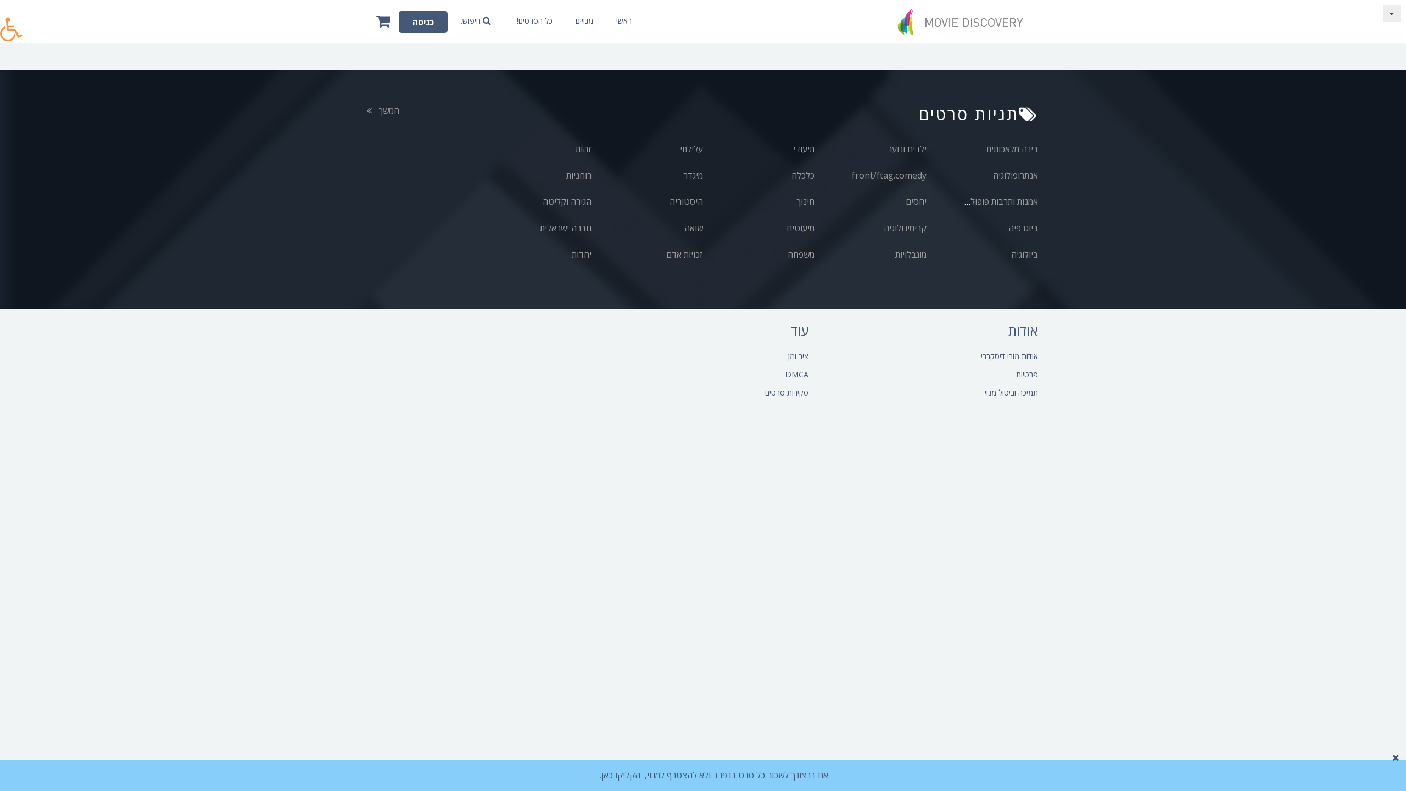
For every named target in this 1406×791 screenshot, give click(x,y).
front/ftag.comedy (889, 175)
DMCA (796, 374)
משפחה (801, 254)
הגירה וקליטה (567, 202)
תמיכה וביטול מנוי (1011, 392)
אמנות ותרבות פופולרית (998, 202)
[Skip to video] (1392, 13)
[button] (11, 23)
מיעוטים (800, 228)
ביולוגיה (1024, 254)
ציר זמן (798, 356)
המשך (387, 110)
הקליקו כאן (620, 775)
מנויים (584, 20)
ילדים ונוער (907, 149)
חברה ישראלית (566, 228)
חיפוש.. (471, 20)
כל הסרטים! (535, 20)
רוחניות (579, 175)
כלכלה (802, 175)
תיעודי (803, 149)
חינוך (805, 202)
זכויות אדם (684, 254)
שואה (693, 228)
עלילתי (691, 149)
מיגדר (693, 175)
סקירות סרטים (786, 392)
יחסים (916, 202)
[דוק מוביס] (964, 21)
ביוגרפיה (1023, 228)
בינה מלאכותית (1012, 149)
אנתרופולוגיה (1015, 175)
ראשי (624, 20)
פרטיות (1027, 374)
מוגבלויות (911, 254)
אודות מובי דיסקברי (1009, 356)
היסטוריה (686, 202)
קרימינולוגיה (905, 228)
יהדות (582, 254)
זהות (584, 149)
